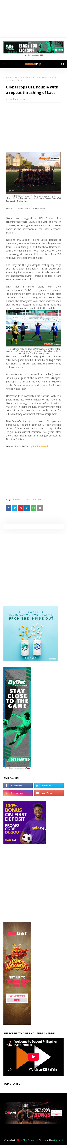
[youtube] (49, 793)
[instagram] (18, 793)
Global (26, 499)
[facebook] (18, 785)
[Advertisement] (33, 127)
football (17, 499)
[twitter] (49, 785)
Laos (34, 499)
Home (9, 77)
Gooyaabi (58, 1140)
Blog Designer (30, 1140)
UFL (15, 77)
